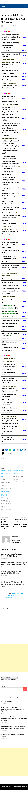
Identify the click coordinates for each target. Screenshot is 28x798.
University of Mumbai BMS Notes (10, 701)
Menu (4, 6)
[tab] (4, 697)
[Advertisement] (14, 658)
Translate (13, 679)
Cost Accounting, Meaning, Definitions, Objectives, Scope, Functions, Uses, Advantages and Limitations (14, 718)
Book (8, 31)
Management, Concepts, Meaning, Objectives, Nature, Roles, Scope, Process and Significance (13, 727)
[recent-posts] (10, 697)
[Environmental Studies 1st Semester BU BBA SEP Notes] (19, 476)
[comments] (17, 697)
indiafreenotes (8, 26)
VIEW (24, 37)
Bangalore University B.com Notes (10, 12)
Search (3, 686)
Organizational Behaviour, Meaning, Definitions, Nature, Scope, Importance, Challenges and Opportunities (13, 709)
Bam (10, 788)
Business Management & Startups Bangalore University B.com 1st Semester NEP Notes (14, 563)
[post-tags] (24, 697)
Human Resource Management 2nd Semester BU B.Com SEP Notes (11, 572)
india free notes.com (15, 786)
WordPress (3, 788)
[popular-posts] (4, 697)
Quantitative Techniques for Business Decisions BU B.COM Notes (11, 555)
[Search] (25, 689)
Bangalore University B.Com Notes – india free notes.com (15, 595)
